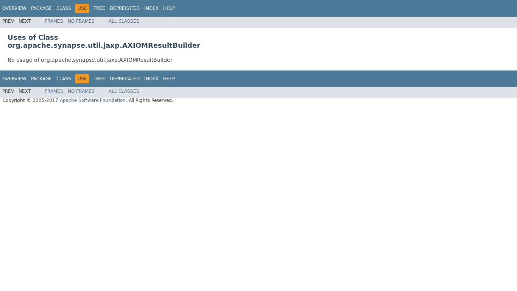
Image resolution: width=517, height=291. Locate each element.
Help (169, 8)
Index (151, 8)
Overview (14, 8)
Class (63, 8)
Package (41, 8)
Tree (99, 8)
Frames (54, 21)
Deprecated (125, 8)
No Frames (81, 21)
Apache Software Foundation (93, 100)
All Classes (124, 21)
